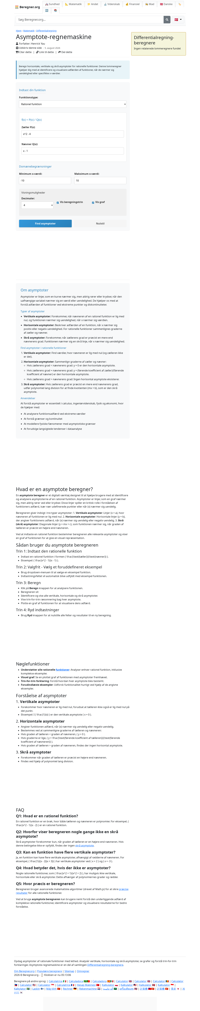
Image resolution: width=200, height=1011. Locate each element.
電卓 (173, 988)
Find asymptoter (45, 223)
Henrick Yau (38, 43)
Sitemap (69, 971)
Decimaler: (28, 198)
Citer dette (25, 52)
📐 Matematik (73, 4)
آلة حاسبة (108, 988)
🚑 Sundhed (52, 4)
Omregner (83, 971)
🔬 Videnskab (112, 4)
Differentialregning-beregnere (105, 965)
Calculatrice (63, 985)
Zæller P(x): (28, 127)
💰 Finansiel (132, 4)
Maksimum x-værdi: (86, 174)
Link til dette (46, 52)
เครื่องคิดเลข (127, 988)
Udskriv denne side (30, 48)
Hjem (18, 30)
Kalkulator (108, 985)
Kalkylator (20, 988)
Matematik (28, 30)
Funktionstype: (28, 97)
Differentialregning (46, 30)
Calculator (122, 981)
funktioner (62, 669)
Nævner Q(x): (30, 144)
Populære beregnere (49, 971)
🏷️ (179, 4)
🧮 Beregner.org (27, 7)
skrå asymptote (84, 845)
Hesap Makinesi (86, 985)
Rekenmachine (88, 988)
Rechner (68, 988)
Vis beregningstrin (71, 202)
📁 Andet (92, 4)
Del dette (66, 52)
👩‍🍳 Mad (149, 4)
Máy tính (51, 988)
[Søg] (167, 19)
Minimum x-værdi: (30, 174)
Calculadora (76, 981)
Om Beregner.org (24, 971)
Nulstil (100, 223)
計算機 (144, 988)
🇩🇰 (166, 4)
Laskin (36, 988)
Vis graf (100, 202)
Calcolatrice (55, 981)
